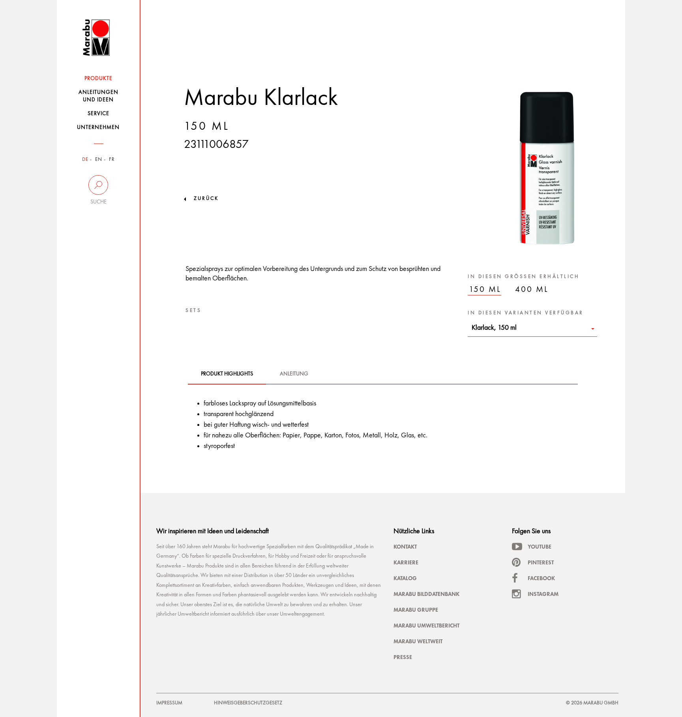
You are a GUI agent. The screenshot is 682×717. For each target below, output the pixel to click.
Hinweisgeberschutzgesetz (248, 703)
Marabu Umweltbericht (426, 625)
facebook (541, 578)
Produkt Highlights (227, 374)
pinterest (541, 562)
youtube (539, 546)
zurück (206, 198)
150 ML (485, 290)
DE (85, 159)
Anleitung (294, 374)
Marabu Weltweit (417, 641)
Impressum (169, 703)
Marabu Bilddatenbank (426, 594)
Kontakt (405, 546)
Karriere (405, 562)
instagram (543, 594)
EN (98, 159)
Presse (402, 657)
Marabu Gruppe (415, 609)
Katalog (405, 578)
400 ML (532, 290)
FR (112, 159)
